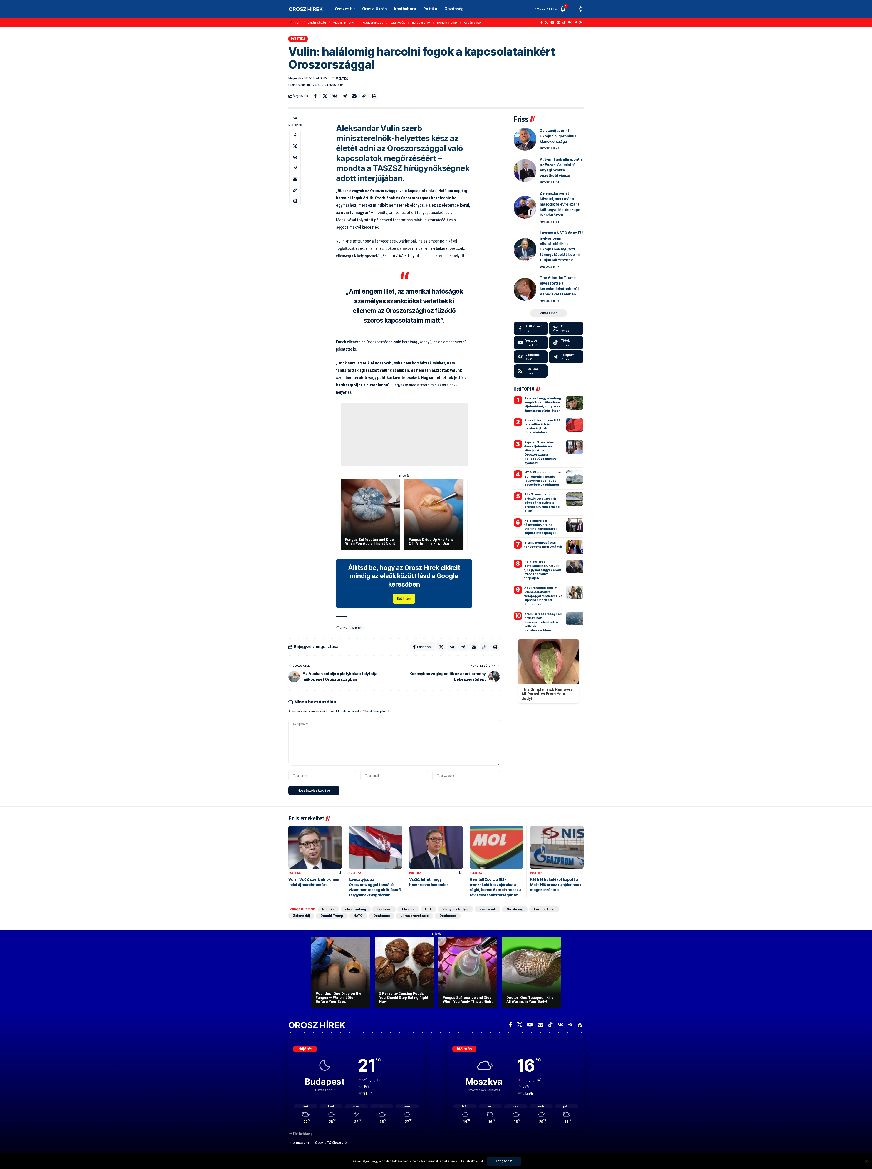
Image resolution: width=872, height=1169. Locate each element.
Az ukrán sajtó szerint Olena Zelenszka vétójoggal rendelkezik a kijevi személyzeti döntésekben (543, 596)
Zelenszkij (301, 916)
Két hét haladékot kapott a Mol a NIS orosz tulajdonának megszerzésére (555, 884)
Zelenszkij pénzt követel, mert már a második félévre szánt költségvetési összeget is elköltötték (561, 204)
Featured (384, 909)
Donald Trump (447, 22)
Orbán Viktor (473, 22)
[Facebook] (541, 22)
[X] (546, 22)
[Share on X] (324, 96)
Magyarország (373, 22)
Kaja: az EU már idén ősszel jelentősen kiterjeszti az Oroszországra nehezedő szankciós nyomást (540, 452)
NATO (358, 916)
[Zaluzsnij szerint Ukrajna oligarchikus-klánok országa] (525, 139)
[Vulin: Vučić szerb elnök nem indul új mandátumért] (315, 847)
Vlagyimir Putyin (344, 22)
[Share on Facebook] (315, 96)
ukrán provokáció (415, 916)
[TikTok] (564, 22)
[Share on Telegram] (344, 96)
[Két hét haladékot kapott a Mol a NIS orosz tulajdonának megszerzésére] (557, 847)
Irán (297, 22)
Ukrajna (408, 909)
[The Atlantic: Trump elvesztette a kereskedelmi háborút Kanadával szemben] (525, 289)
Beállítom (404, 599)
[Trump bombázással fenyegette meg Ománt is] (574, 547)
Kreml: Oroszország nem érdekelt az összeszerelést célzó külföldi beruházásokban (543, 622)
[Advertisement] (404, 434)
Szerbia (356, 627)
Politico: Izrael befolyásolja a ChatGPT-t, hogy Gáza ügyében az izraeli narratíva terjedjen (542, 570)
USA (428, 909)
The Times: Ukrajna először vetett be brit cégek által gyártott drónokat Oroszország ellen (542, 503)
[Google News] (558, 22)
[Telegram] (575, 22)
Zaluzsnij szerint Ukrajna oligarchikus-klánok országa (559, 136)
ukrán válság (317, 22)
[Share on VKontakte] (334, 96)
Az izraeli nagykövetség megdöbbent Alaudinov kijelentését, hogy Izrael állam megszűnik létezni (542, 404)
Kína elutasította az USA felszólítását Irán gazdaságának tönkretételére (542, 426)
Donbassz (381, 916)
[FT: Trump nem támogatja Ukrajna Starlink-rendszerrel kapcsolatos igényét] (574, 525)
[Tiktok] (566, 342)
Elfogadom (504, 1161)
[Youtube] (531, 342)
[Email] (354, 96)
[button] (572, 9)
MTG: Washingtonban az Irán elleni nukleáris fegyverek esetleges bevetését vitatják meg (543, 479)
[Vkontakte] (570, 22)
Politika (298, 39)
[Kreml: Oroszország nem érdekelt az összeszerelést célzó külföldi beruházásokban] (574, 618)
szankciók (398, 22)
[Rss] (581, 22)
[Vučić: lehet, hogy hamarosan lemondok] (436, 847)
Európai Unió (421, 22)
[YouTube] (552, 22)
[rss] (531, 371)
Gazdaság (515, 909)
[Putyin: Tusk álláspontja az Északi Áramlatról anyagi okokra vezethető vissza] (525, 170)
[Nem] (866, 1161)
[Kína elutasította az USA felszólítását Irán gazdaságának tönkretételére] (574, 425)
